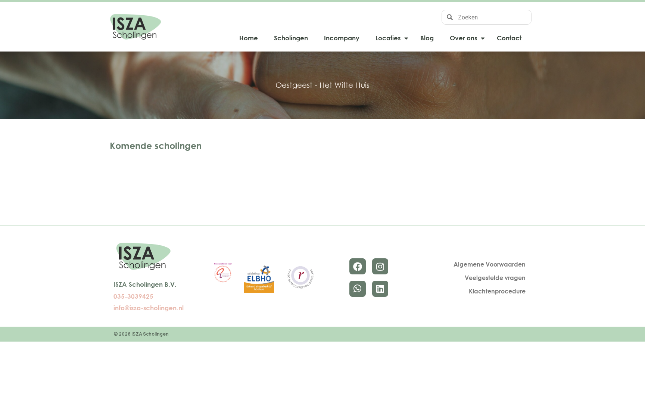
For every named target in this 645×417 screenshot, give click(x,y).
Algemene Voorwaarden (490, 264)
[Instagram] (380, 266)
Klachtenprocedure (497, 291)
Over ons (463, 38)
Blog (427, 38)
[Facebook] (357, 266)
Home (248, 38)
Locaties (388, 38)
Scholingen (291, 38)
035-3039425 (133, 296)
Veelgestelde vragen (495, 277)
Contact (509, 38)
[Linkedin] (380, 289)
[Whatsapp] (357, 289)
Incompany (341, 38)
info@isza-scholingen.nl (148, 308)
